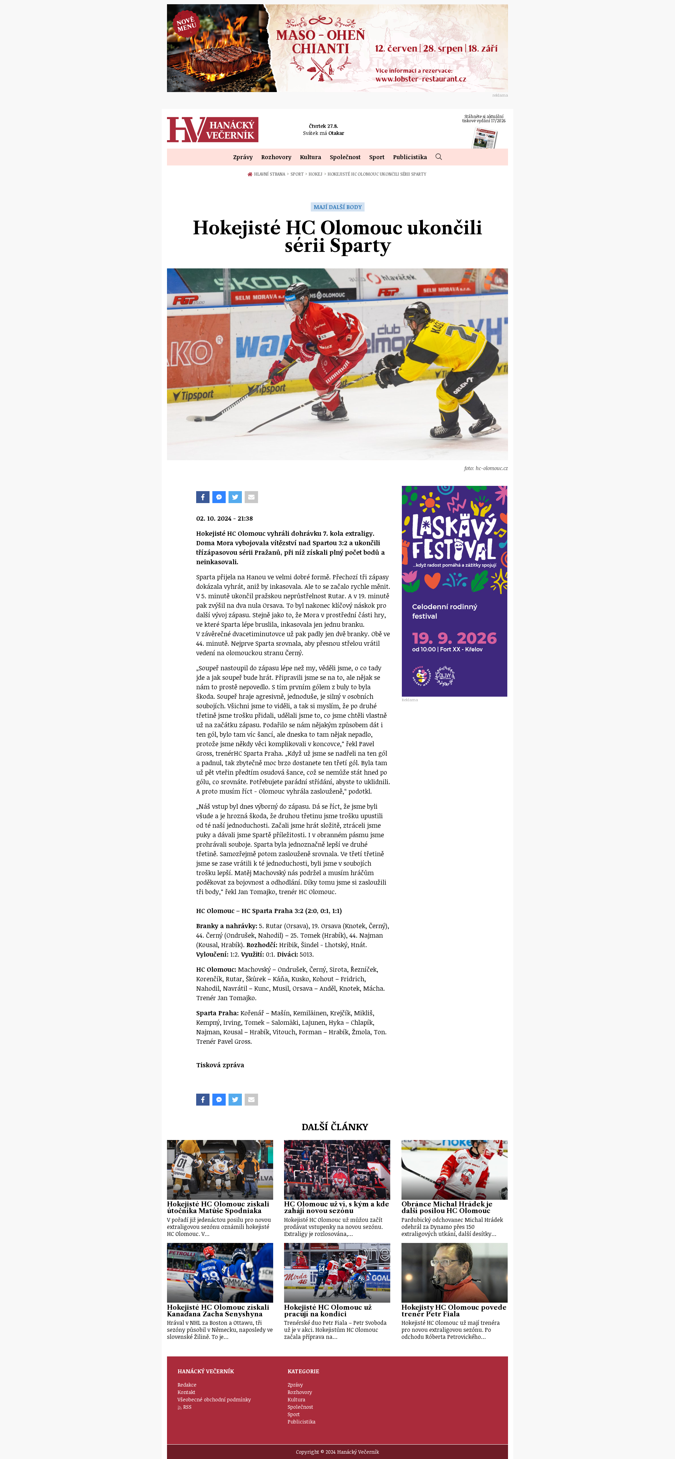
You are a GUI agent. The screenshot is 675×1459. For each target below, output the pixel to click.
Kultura (310, 157)
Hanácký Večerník (212, 129)
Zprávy (243, 157)
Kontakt (186, 1392)
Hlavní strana (271, 174)
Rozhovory (276, 157)
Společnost (345, 157)
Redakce (187, 1384)
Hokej (317, 174)
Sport (377, 157)
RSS (187, 1406)
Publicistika (410, 157)
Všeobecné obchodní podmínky (214, 1399)
